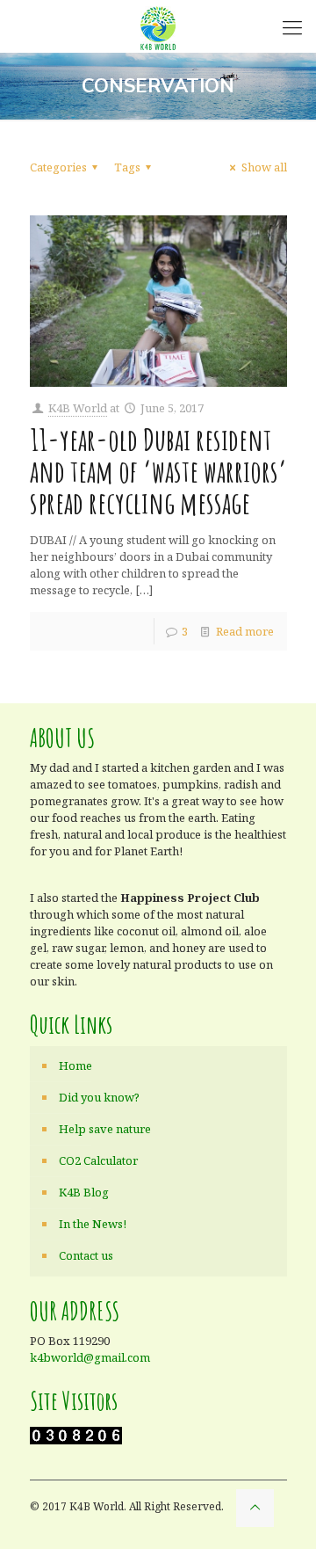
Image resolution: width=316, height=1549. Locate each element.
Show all (263, 167)
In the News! (92, 1224)
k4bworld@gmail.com (90, 1357)
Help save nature (105, 1129)
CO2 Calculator (98, 1160)
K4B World (77, 408)
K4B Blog (84, 1192)
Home (75, 1065)
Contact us (86, 1255)
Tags (127, 167)
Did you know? (99, 1097)
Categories (58, 167)
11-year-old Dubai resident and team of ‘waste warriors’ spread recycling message (158, 470)
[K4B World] (158, 26)
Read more (245, 631)
